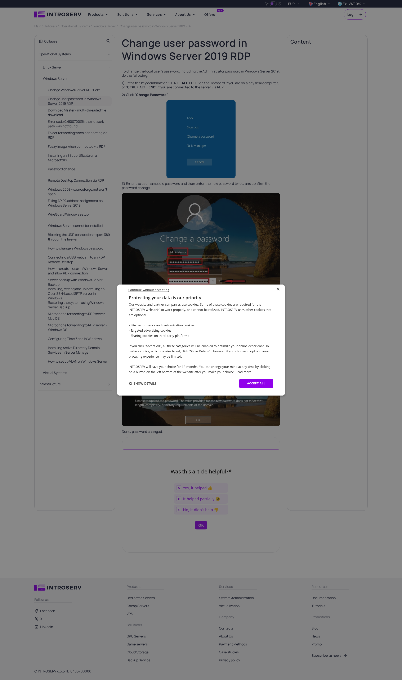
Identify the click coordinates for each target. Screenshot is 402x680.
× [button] (278, 289)
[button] (142, 383)
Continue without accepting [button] (148, 290)
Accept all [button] (256, 383)
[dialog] (201, 340)
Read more (243, 372)
